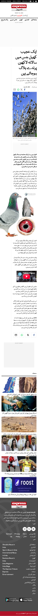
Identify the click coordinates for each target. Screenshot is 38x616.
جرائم (34, 593)
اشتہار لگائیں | (13, 16)
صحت (33, 572)
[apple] (26, 600)
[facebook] (33, 334)
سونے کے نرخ (31, 574)
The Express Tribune (10, 569)
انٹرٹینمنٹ (32, 561)
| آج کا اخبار (25, 16)
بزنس (34, 588)
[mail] (15, 334)
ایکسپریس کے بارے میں (32, 537)
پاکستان (5, 20)
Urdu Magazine (8, 563)
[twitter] (27, 334)
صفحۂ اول (34, 20)
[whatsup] (21, 334)
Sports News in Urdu (10, 550)
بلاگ (34, 585)
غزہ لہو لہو (32, 550)
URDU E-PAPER (17, 1)
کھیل (21, 20)
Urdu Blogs (6, 566)
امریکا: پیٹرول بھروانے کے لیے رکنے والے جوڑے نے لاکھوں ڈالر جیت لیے (19, 414)
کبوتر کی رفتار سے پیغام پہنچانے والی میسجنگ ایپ (22, 494)
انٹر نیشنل (32, 555)
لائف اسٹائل (32, 563)
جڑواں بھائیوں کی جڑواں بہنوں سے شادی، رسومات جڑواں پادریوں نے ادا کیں (20, 454)
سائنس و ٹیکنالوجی (30, 582)
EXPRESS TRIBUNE (6, 1)
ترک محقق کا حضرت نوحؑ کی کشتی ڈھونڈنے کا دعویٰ (21, 394)
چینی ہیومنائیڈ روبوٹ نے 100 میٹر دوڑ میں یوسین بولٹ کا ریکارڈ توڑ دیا (20, 475)
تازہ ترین (27, 20)
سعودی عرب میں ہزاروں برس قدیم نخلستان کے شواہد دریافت (19, 434)
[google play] (12, 600)
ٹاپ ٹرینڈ (32, 566)
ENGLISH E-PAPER (27, 1)
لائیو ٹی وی (19, 16)
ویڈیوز (33, 591)
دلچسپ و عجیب (30, 569)
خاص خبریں (13, 20)
